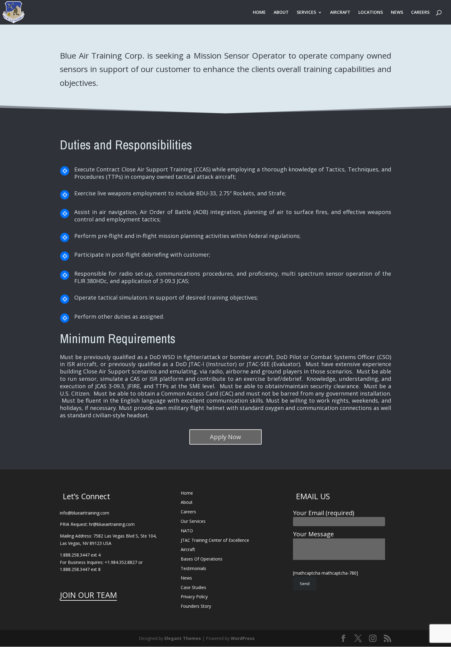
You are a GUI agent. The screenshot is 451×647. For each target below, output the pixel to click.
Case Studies (193, 587)
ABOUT (281, 12)
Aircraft (188, 549)
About (187, 502)
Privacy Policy (194, 596)
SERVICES (306, 12)
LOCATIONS (370, 12)
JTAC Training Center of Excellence (215, 540)
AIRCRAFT (340, 12)
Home (187, 493)
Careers (188, 512)
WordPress (243, 638)
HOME (259, 12)
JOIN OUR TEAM (88, 595)
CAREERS (420, 12)
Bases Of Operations (201, 559)
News (186, 578)
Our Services (193, 521)
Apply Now (225, 437)
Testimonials (193, 568)
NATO (187, 531)
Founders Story (196, 606)
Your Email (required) (323, 513)
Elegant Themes (182, 638)
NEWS (397, 12)
